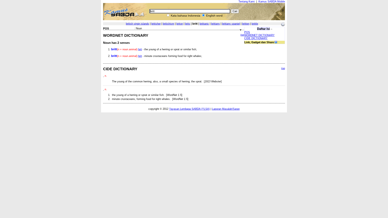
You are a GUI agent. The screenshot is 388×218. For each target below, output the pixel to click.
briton (179, 23)
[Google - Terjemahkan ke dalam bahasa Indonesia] (283, 25)
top (242, 34)
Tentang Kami (246, 1)
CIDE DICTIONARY (256, 38)
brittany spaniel (231, 23)
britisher (156, 23)
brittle (255, 23)
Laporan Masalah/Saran (226, 108)
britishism (168, 23)
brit (140, 49)
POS (247, 32)
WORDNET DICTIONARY (259, 35)
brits (187, 23)
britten (245, 23)
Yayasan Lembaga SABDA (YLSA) (189, 108)
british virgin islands (137, 23)
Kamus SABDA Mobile (271, 1)
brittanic (204, 23)
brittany (215, 23)
